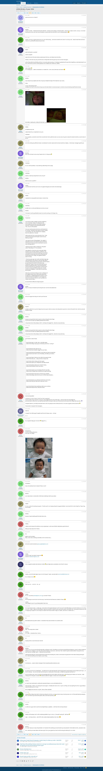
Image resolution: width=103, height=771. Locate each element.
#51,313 (84, 183)
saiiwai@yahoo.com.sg (38, 595)
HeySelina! (21, 753)
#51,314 (84, 193)
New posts (18, 5)
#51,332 (84, 531)
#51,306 (84, 76)
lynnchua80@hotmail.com (63, 574)
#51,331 (84, 521)
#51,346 (84, 678)
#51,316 (84, 215)
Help (81, 767)
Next (38, 12)
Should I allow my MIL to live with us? (28, 756)
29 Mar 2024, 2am (24, 752)
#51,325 (84, 418)
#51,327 (84, 481)
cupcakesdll (22, 750)
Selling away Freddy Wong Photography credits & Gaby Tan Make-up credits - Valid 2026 (40, 740)
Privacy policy (76, 767)
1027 (30, 12)
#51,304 (84, 47)
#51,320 (84, 314)
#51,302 (84, 27)
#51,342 (84, 636)
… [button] (22, 12)
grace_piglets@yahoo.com (42, 544)
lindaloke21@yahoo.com (34, 556)
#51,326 (84, 428)
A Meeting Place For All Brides (32, 746)
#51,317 (84, 284)
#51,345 (84, 668)
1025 (24, 12)
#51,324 (84, 408)
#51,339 (84, 605)
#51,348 (84, 702)
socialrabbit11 (81, 757)
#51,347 (84, 692)
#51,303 (84, 37)
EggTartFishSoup (81, 750)
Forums (23, 3)
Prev (18, 12)
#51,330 (84, 511)
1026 (27, 12)
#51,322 (84, 336)
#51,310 (84, 151)
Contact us (65, 767)
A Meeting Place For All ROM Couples (35, 750)
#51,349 (84, 712)
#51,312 (84, 171)
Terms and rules (70, 767)
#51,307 (84, 89)
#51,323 (84, 393)
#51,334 (84, 551)
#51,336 (84, 572)
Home (18, 3)
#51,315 (84, 203)
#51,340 (84, 616)
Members (36, 3)
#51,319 (84, 304)
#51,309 (84, 140)
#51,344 (84, 658)
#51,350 (84, 724)
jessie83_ (21, 757)
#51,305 (84, 66)
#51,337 (84, 582)
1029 (35, 12)
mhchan (82, 745)
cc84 (21, 746)
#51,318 (84, 294)
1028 (32, 12)
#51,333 (84, 541)
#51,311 (84, 161)
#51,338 (84, 592)
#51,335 (84, 562)
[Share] (82, 15)
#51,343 (84, 646)
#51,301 (84, 15)
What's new (29, 3)
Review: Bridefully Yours (25, 749)
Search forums (23, 5)
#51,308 (84, 124)
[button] (32, 3)
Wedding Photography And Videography (34, 741)
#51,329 (84, 501)
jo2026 (21, 741)
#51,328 (84, 491)
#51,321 (84, 325)
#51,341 (84, 626)
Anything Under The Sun (33, 753)
